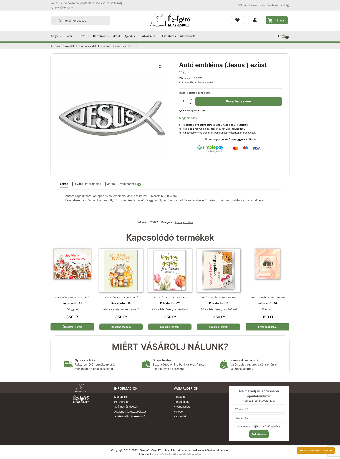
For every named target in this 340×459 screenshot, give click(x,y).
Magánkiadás (188, 118)
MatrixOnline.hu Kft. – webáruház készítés (177, 454)
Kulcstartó (82, 297)
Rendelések (181, 401)
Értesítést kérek (72, 326)
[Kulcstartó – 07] (267, 270)
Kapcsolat (180, 416)
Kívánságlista (182, 406)
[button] (282, 36)
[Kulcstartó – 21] (72, 270)
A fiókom (179, 396)
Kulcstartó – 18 (218, 303)
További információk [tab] (87, 184)
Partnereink (121, 401)
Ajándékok (71, 46)
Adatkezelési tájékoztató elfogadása (258, 426)
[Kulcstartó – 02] (170, 270)
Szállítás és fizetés (126, 406)
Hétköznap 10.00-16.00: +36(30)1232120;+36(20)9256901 (86, 3)
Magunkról (121, 396)
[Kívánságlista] (237, 20)
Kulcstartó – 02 (170, 303)
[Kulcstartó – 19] (121, 270)
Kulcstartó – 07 (267, 303)
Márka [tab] (110, 184)
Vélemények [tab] (130, 184)
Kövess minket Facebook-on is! (267, 5)
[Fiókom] (254, 20)
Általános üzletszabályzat (130, 411)
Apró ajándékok (90, 46)
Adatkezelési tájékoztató (129, 416)
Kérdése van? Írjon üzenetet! (316, 450)
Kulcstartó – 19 (121, 303)
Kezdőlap (56, 46)
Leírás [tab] (64, 184)
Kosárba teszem (238, 101)
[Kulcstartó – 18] (219, 270)
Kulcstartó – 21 (72, 303)
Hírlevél (178, 411)
